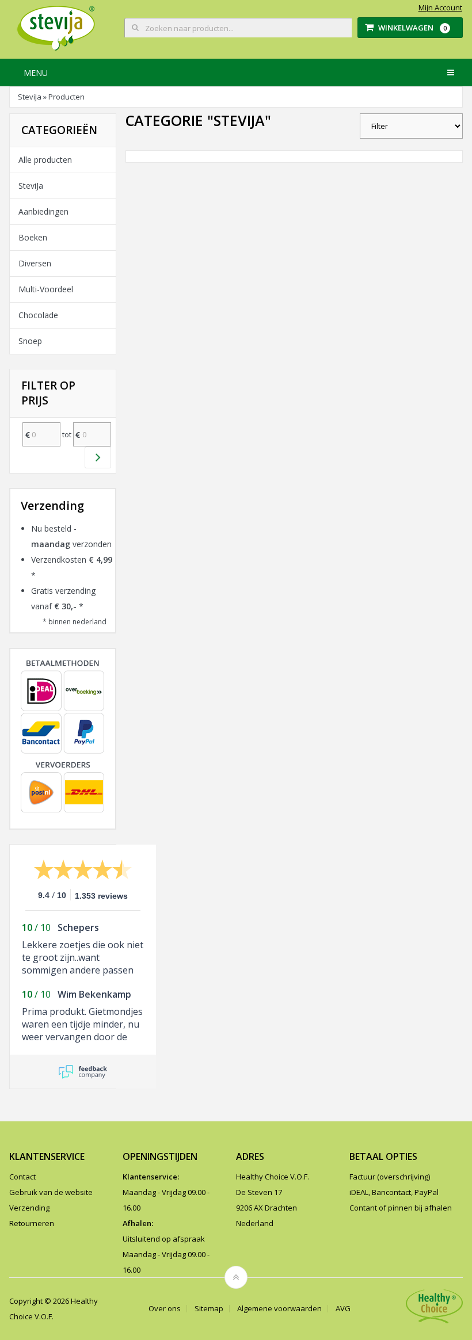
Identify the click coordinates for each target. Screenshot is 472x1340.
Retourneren (31, 1223)
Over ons (165, 1308)
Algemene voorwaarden (279, 1308)
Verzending (29, 1207)
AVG (343, 1308)
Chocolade (38, 315)
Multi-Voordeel (45, 289)
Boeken (32, 237)
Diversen (34, 263)
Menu (36, 72)
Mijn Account (440, 8)
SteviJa (29, 96)
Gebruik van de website (51, 1192)
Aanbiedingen (43, 211)
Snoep (30, 340)
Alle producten (45, 159)
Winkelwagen (412, 27)
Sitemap (209, 1308)
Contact (22, 1176)
